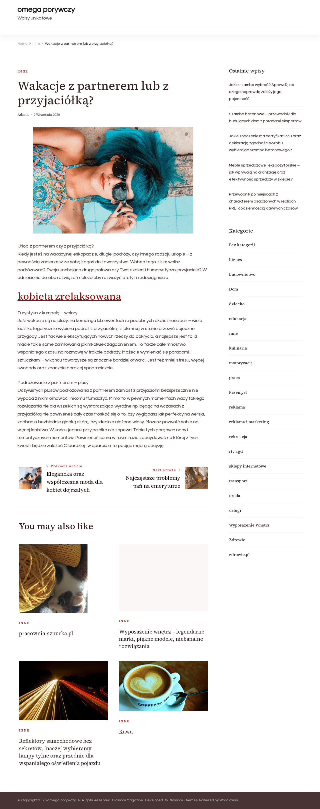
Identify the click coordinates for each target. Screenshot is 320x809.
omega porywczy (46, 9)
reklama (237, 407)
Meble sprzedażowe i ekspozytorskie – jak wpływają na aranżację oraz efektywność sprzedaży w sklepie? (264, 172)
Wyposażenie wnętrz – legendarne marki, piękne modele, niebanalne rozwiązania (161, 639)
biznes (235, 259)
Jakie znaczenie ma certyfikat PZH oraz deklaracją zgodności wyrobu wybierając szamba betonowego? (265, 143)
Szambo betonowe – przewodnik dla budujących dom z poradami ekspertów (265, 117)
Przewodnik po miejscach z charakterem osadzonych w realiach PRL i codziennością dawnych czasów (263, 201)
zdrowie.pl (239, 554)
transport (238, 481)
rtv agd (236, 451)
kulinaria (238, 348)
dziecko (236, 303)
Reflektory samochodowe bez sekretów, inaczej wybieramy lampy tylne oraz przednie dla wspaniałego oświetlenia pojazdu (59, 751)
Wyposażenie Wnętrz (249, 525)
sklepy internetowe (247, 466)
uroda (234, 495)
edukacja (237, 318)
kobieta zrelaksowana (69, 296)
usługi (235, 510)
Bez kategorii (242, 245)
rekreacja (238, 436)
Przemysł (238, 392)
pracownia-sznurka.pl (46, 633)
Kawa (126, 731)
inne (23, 71)
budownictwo (242, 274)
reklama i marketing (249, 421)
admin (23, 114)
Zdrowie (237, 539)
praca (234, 377)
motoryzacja (241, 363)
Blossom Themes (183, 800)
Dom (233, 289)
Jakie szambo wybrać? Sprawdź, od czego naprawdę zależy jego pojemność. (261, 92)
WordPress (229, 800)
